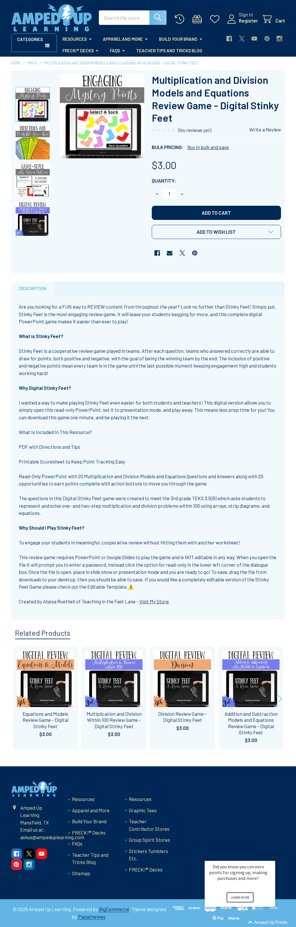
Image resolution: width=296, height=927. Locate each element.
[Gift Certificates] (199, 19)
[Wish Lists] (216, 19)
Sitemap (81, 873)
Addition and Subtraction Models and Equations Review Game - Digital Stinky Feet (251, 723)
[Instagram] (279, 38)
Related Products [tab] (42, 632)
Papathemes (92, 916)
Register (248, 20)
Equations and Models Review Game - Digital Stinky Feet (46, 720)
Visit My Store (154, 601)
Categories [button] (30, 39)
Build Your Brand (178, 39)
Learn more (240, 897)
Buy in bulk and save (208, 147)
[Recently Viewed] (181, 19)
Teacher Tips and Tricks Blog (169, 50)
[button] (216, 232)
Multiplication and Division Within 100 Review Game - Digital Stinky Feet (114, 720)
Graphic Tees (143, 810)
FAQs (115, 50)
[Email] (169, 253)
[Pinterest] (267, 38)
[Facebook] (229, 38)
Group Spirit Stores (149, 840)
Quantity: (164, 180)
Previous (17, 699)
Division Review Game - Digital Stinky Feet (182, 717)
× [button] (272, 857)
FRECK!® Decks (78, 50)
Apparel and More (123, 39)
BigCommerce (114, 909)
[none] (102, 116)
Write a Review (265, 129)
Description (32, 288)
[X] (241, 38)
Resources (74, 39)
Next (279, 699)
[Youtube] (254, 38)
